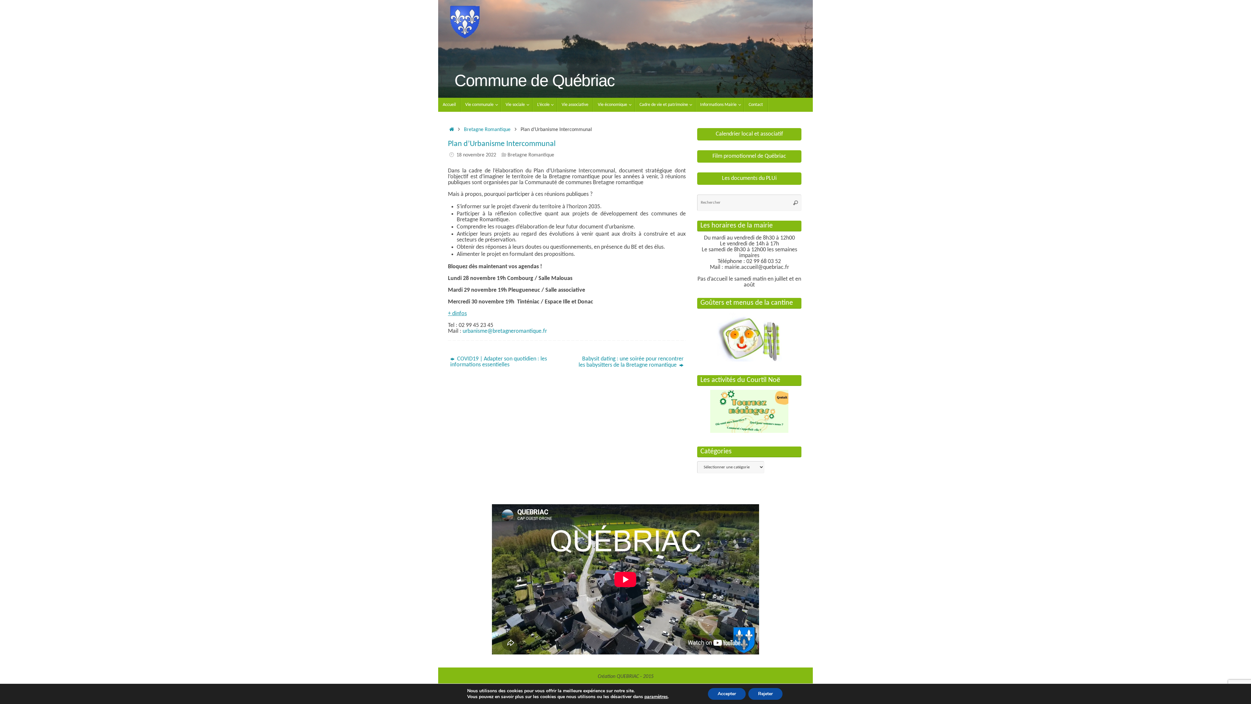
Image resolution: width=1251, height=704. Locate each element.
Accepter (727, 694)
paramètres (656, 697)
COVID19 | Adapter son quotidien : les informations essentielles (498, 362)
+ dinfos (457, 314)
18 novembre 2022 (476, 155)
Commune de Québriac (534, 81)
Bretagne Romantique (487, 129)
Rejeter (765, 694)
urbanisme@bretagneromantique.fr (505, 331)
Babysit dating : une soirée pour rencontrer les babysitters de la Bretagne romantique (631, 362)
